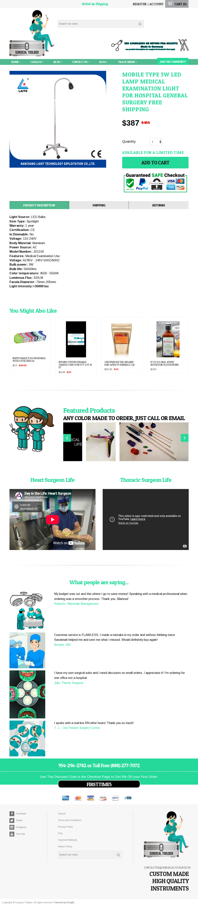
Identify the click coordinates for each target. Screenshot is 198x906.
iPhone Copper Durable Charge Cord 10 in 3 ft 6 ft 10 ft (75, 364)
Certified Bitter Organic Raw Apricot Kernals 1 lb (119, 363)
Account (156, 4)
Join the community (173, 61)
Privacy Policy (65, 826)
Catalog (36, 61)
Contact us (80, 61)
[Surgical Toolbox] (31, 33)
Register (140, 4)
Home (15, 61)
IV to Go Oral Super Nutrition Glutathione (164, 363)
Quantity (129, 141)
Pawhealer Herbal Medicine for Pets (35, 67)
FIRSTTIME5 (99, 784)
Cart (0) (180, 4)
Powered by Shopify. (64, 902)
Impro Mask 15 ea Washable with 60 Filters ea (29, 359)
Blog (57, 61)
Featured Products (89, 410)
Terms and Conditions (69, 820)
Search (62, 813)
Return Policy (65, 846)
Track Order (126, 61)
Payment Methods (67, 840)
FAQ (60, 833)
